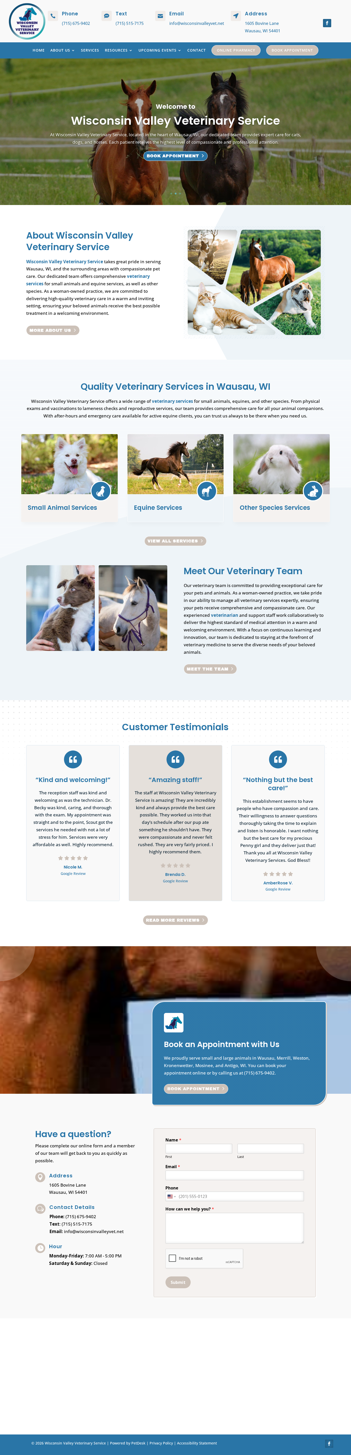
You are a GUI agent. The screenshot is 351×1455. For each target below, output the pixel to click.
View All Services (172, 541)
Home (39, 50)
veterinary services (172, 401)
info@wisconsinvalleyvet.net (196, 23)
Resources (116, 50)
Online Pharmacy (236, 50)
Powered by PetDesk (127, 1443)
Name (173, 1140)
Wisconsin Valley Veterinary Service (64, 262)
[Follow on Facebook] (327, 23)
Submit (178, 1282)
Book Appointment (292, 50)
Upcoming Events (157, 50)
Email (172, 1166)
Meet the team (207, 669)
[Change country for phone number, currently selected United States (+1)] (171, 1196)
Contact (196, 50)
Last (240, 1157)
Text (121, 13)
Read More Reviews (173, 920)
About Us (60, 50)
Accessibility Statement (197, 1443)
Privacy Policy (161, 1443)
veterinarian (224, 615)
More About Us (50, 330)
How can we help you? (189, 1209)
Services (90, 50)
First (168, 1157)
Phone (171, 1188)
